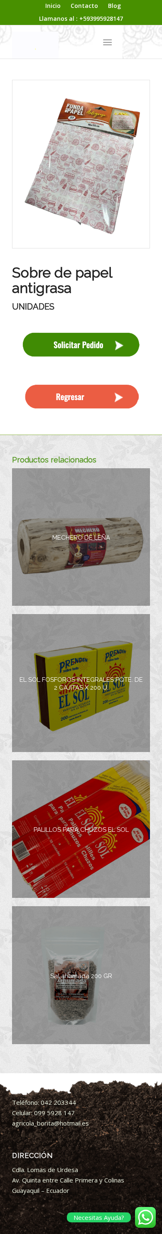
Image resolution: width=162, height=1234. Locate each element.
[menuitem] (53, 6)
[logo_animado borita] (67, 42)
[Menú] (107, 42)
